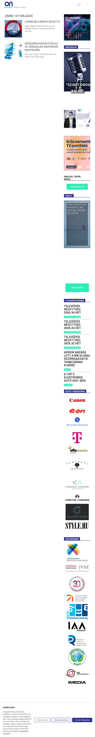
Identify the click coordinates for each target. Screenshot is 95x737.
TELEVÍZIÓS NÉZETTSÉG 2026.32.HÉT (72, 340)
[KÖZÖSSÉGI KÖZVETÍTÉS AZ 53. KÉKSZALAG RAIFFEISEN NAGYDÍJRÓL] (13, 50)
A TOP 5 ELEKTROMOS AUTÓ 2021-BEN (75, 377)
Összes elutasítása (61, 720)
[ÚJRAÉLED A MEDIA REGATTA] (13, 28)
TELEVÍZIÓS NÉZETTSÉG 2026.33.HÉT (72, 325)
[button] (87, 5)
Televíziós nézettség (72, 317)
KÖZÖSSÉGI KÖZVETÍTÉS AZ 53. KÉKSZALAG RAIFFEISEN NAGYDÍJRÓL (41, 46)
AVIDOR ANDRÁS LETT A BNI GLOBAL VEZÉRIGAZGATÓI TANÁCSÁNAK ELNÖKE (77, 359)
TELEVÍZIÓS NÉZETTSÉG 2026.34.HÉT (72, 309)
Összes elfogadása (82, 720)
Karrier (67, 369)
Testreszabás (42, 720)
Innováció (68, 385)
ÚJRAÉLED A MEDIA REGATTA (42, 21)
